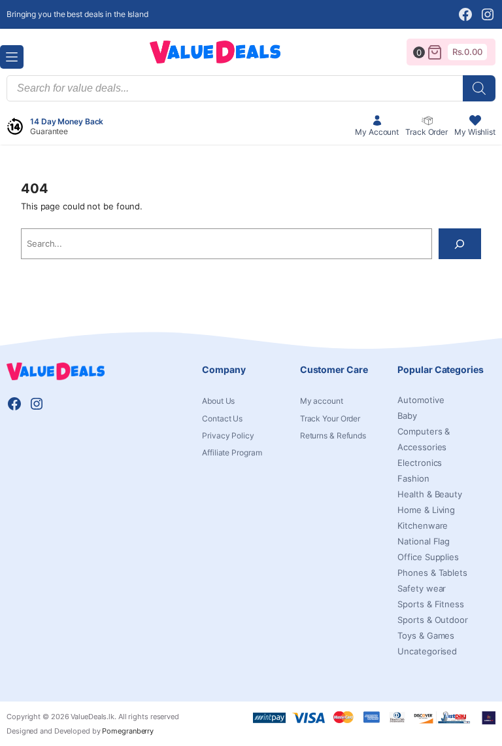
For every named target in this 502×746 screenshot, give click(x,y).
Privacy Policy (228, 435)
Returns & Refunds (333, 435)
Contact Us (222, 418)
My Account (377, 132)
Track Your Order (330, 418)
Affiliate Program (231, 452)
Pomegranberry (128, 731)
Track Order (426, 132)
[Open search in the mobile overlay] (251, 88)
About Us (218, 401)
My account (321, 401)
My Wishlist (474, 132)
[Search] (460, 243)
